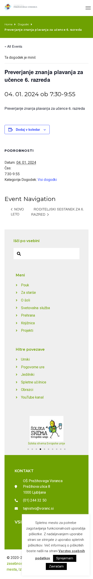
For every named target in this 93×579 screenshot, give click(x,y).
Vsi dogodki (47, 179)
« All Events (13, 46)
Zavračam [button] (56, 566)
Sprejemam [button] (64, 558)
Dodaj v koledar (28, 129)
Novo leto (17, 211)
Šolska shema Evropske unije (46, 443)
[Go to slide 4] (40, 449)
